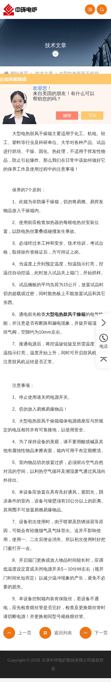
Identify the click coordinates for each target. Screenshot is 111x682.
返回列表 (63, 632)
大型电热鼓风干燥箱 (66, 314)
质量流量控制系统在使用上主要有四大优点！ (17, 633)
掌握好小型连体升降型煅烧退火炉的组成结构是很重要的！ (94, 633)
